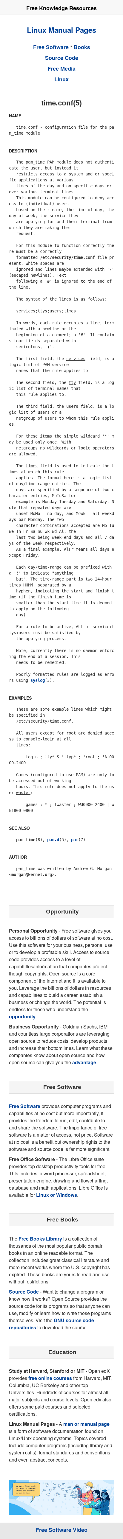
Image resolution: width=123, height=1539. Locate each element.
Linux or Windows (56, 1194)
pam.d (53, 839)
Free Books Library (40, 1238)
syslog (37, 680)
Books (82, 47)
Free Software (51, 47)
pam (74, 839)
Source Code (61, 58)
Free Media (61, 68)
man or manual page (86, 1423)
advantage (84, 1062)
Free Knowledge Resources (61, 8)
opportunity (22, 1016)
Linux (61, 79)
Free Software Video (61, 1530)
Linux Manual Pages (61, 30)
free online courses (50, 1378)
